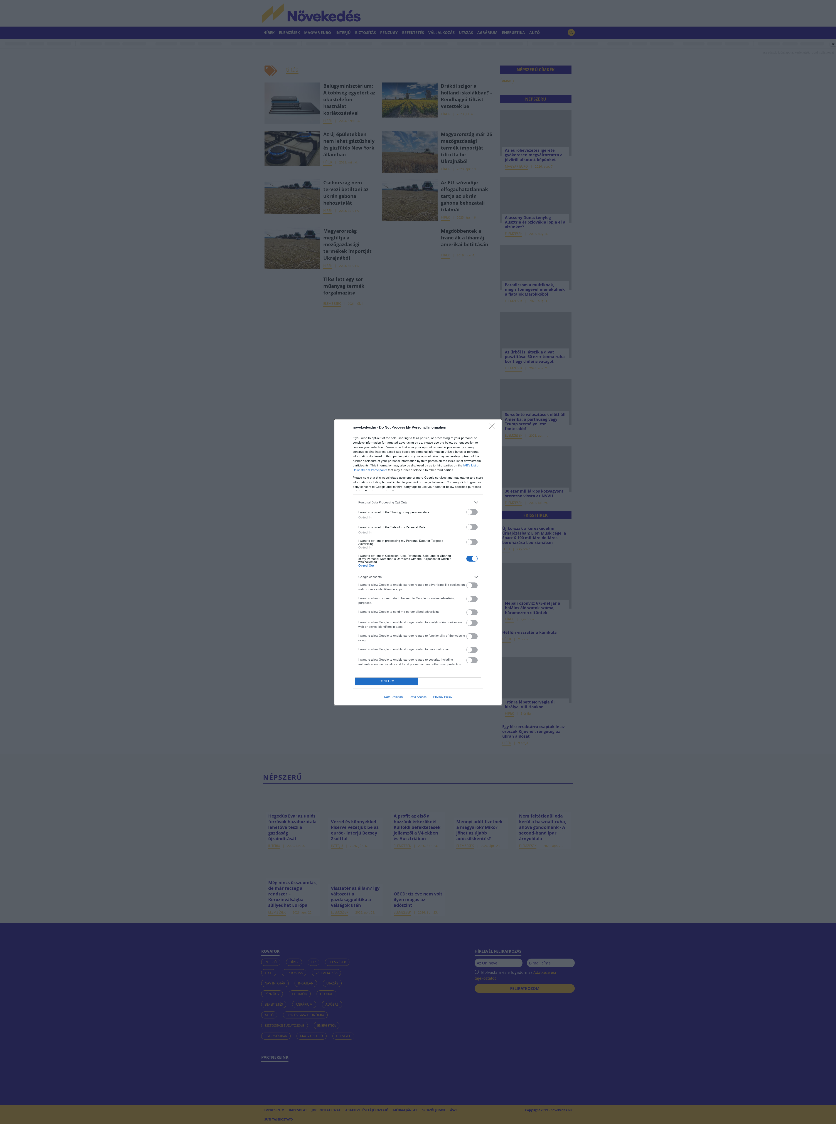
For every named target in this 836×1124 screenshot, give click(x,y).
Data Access (418, 696)
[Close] (493, 428)
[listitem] (418, 502)
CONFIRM (387, 681)
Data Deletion (393, 696)
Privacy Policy (442, 696)
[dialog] (418, 562)
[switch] (472, 512)
